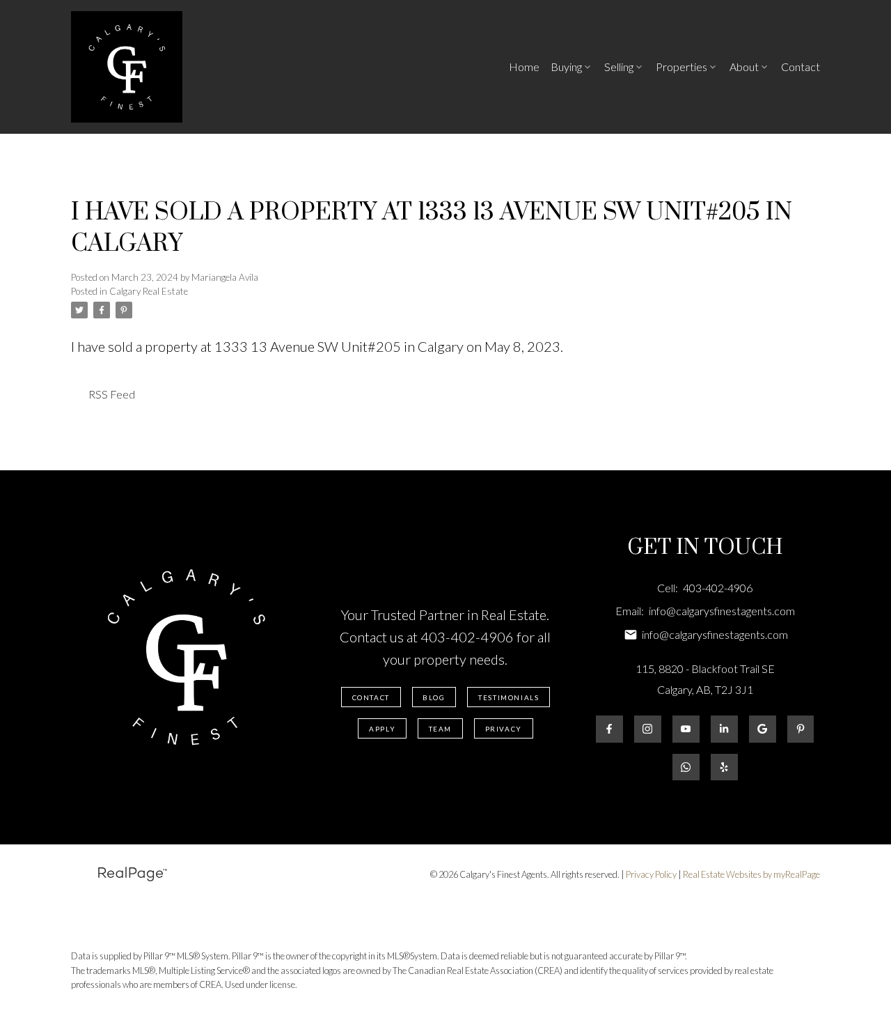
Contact (371, 697)
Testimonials (508, 697)
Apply (382, 729)
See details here (612, 346)
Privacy (503, 729)
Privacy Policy (651, 874)
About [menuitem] (744, 66)
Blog (434, 697)
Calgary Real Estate (148, 291)
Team (440, 729)
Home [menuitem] (524, 66)
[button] (371, 697)
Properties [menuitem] (681, 66)
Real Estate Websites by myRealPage (751, 874)
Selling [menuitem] (618, 66)
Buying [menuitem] (566, 66)
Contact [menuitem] (800, 66)
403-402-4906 (467, 636)
